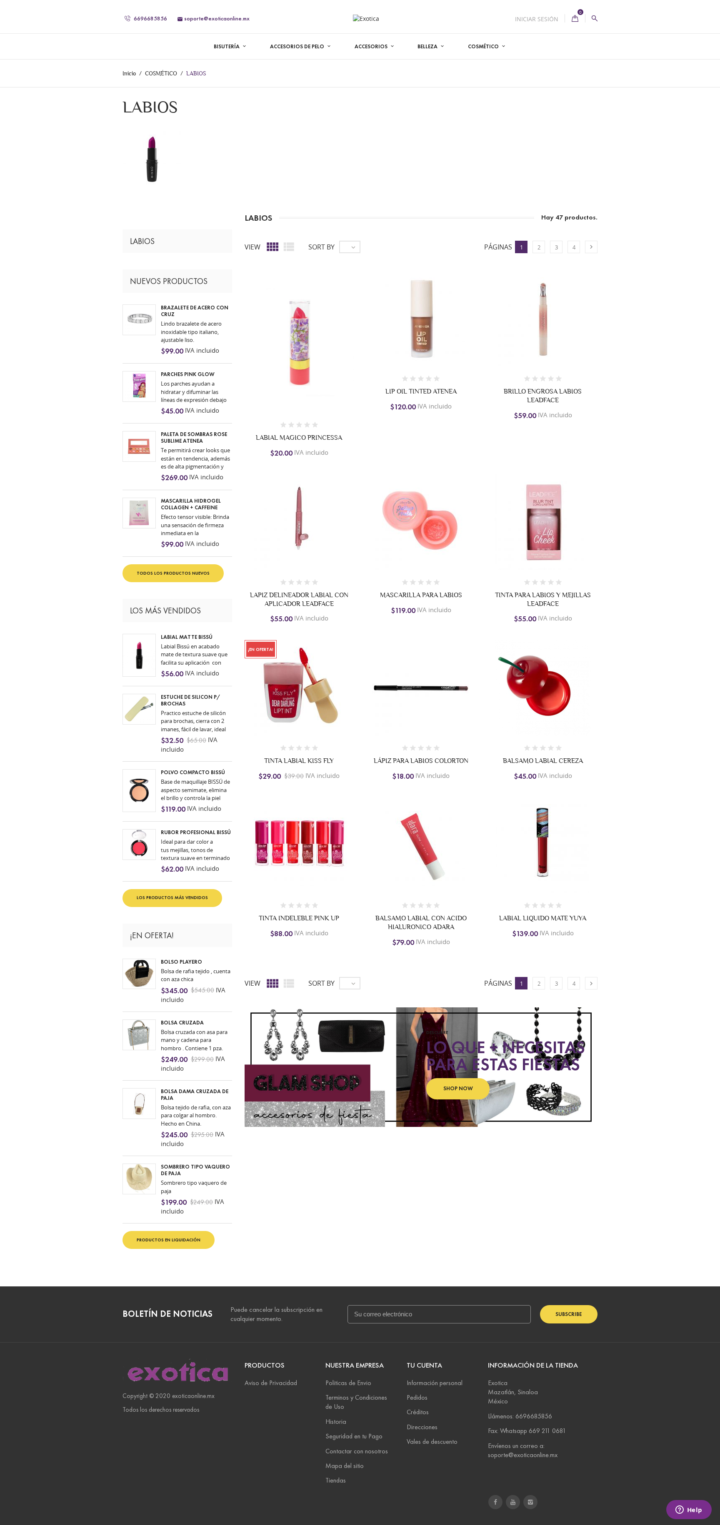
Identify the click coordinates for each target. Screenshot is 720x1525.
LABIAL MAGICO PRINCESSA (299, 437)
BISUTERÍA (227, 46)
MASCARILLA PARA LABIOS (421, 594)
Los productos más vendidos (172, 897)
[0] (575, 18)
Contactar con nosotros (356, 1451)
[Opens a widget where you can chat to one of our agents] (689, 1510)
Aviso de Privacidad (271, 1383)
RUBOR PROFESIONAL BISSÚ (196, 832)
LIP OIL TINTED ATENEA (421, 391)
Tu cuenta (424, 1365)
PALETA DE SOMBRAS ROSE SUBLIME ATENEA (194, 437)
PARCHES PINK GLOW (188, 374)
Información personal (434, 1383)
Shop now (458, 1088)
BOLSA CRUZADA (182, 1022)
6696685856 (149, 18)
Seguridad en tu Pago (353, 1436)
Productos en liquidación (168, 1240)
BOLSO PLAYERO (181, 962)
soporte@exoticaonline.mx (213, 18)
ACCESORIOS (372, 46)
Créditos (418, 1412)
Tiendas (335, 1480)
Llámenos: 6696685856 (520, 1416)
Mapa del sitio (344, 1466)
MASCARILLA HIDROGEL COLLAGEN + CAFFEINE (191, 504)
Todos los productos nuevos (173, 573)
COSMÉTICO (484, 46)
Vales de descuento (432, 1441)
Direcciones (422, 1427)
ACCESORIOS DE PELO (297, 46)
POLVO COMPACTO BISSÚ (193, 772)
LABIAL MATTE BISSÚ (186, 637)
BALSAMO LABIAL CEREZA (543, 760)
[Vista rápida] (326, 375)
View (252, 247)
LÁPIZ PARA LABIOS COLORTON (421, 760)
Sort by (321, 247)
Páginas (498, 247)
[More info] (343, 375)
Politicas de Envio (348, 1383)
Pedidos (417, 1397)
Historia (335, 1421)
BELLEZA (428, 46)
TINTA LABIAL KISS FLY (299, 760)
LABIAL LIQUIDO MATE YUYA (542, 918)
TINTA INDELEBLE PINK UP (299, 918)
